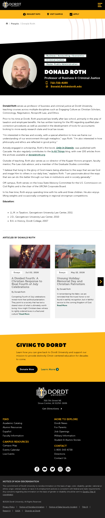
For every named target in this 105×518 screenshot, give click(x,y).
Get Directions (50, 408)
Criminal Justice (55, 60)
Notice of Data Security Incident (63, 507)
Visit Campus (56, 14)
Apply (76, 14)
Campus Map (10, 445)
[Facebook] (36, 469)
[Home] (6, 23)
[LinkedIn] (68, 469)
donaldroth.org (37, 154)
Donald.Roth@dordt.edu (66, 86)
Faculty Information (13, 435)
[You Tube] (44, 469)
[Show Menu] (100, 5)
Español (7, 431)
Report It (7, 511)
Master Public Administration (62, 64)
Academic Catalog (12, 423)
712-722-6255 (59, 82)
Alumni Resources (12, 427)
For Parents (60, 427)
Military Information (64, 435)
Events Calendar (11, 449)
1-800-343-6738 (63, 449)
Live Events (8, 453)
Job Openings (61, 431)
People (15, 23)
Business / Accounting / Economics (65, 56)
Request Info (33, 14)
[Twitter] (52, 469)
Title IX (85, 507)
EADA (17, 511)
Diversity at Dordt (32, 511)
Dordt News (60, 423)
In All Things (58, 151)
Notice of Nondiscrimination (31, 507)
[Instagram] (60, 469)
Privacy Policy (9, 507)
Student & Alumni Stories (67, 439)
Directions (59, 453)
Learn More (48, 369)
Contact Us (60, 458)
